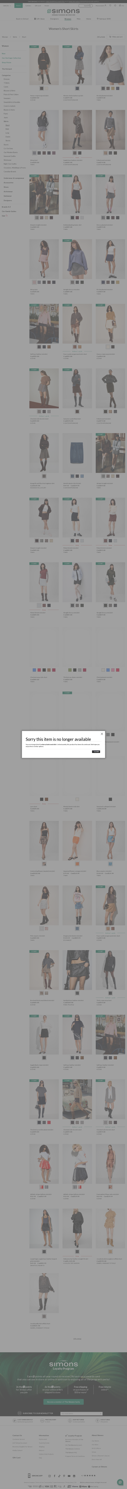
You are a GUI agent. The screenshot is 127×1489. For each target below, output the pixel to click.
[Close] (102, 734)
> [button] (96, 752)
